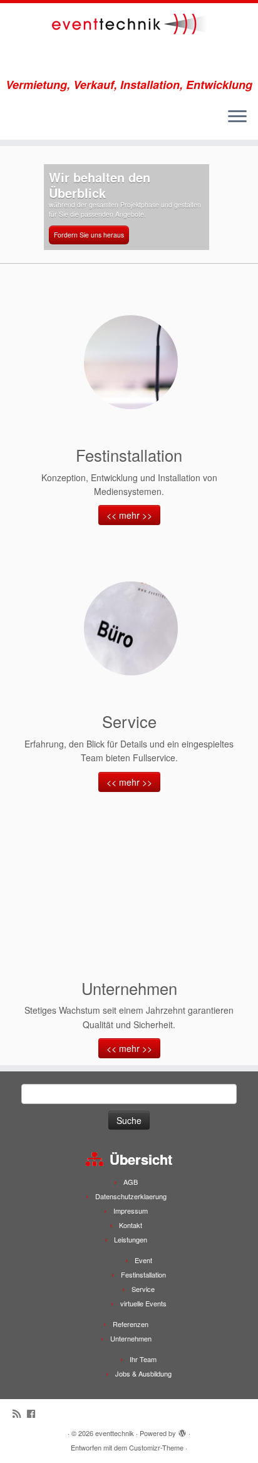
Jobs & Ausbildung (143, 1373)
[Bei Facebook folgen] (34, 1413)
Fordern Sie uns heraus (89, 234)
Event (143, 1260)
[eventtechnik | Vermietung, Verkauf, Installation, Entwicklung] (129, 40)
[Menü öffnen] (237, 117)
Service (143, 1289)
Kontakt (130, 1225)
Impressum (130, 1210)
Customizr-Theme (156, 1447)
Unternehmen (131, 1338)
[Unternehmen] (131, 895)
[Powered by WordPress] (182, 1430)
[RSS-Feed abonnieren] (20, 1413)
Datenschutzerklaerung (131, 1196)
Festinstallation (143, 1274)
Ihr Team (143, 1359)
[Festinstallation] (131, 362)
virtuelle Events (143, 1303)
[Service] (131, 628)
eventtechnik (114, 1433)
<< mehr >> (129, 515)
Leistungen (130, 1239)
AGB (130, 1182)
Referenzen (130, 1324)
